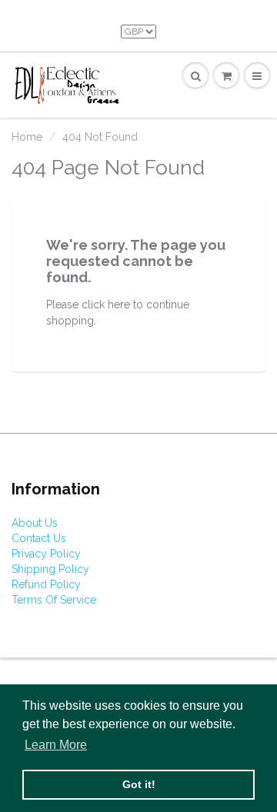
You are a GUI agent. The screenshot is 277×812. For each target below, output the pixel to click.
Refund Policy (46, 584)
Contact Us (39, 538)
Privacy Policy (46, 553)
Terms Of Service (54, 600)
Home (27, 137)
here (119, 304)
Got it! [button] (138, 784)
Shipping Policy (50, 569)
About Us (35, 523)
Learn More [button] (56, 744)
